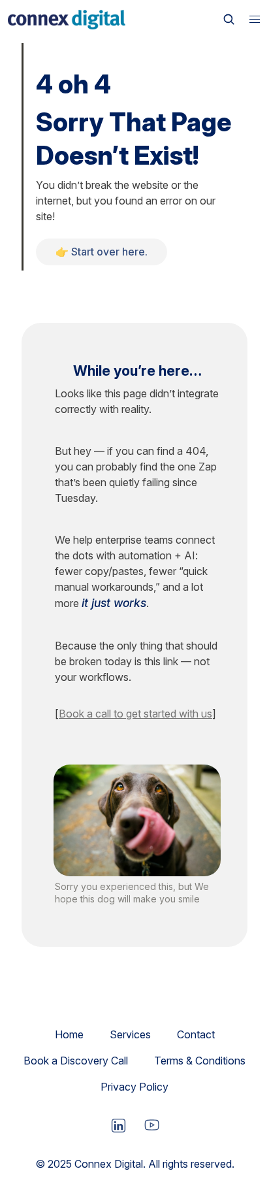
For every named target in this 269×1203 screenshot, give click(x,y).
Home (69, 1034)
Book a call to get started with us (135, 713)
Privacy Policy (134, 1086)
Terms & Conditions (199, 1060)
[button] (254, 19)
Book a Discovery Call (76, 1060)
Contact (196, 1034)
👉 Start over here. (101, 251)
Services (130, 1034)
